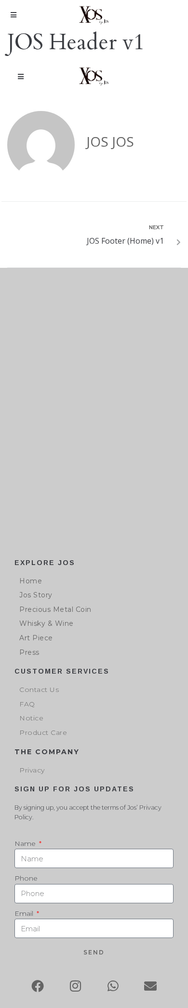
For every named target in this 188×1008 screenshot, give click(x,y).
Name (26, 843)
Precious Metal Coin (55, 609)
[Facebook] (37, 986)
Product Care (43, 732)
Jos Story (36, 595)
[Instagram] (75, 986)
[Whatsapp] (113, 986)
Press (29, 652)
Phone (26, 878)
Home (30, 581)
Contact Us (39, 689)
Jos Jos (110, 141)
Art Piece (36, 638)
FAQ (27, 704)
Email (24, 913)
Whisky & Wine (46, 623)
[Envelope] (150, 986)
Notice (31, 718)
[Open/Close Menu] (13, 15)
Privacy (32, 770)
